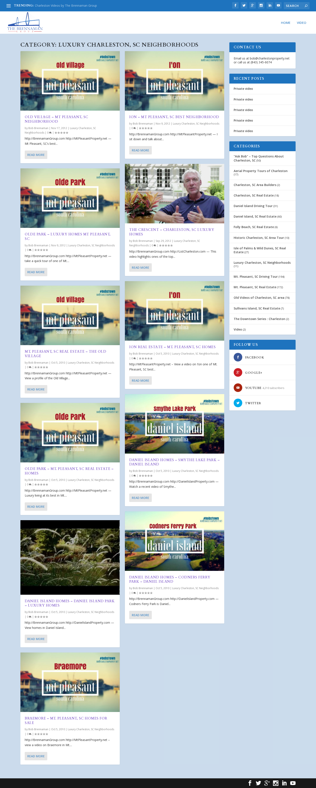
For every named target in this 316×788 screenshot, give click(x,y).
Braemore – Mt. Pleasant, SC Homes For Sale (66, 720)
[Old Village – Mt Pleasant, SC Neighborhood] (70, 81)
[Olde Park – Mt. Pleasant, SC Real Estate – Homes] (70, 432)
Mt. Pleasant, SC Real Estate (255, 287)
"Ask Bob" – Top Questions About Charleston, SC (259, 158)
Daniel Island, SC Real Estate (255, 216)
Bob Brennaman (38, 128)
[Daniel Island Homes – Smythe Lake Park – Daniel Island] (174, 424)
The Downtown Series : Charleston (259, 319)
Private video (243, 89)
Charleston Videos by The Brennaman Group (66, 5)
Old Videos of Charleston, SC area (259, 298)
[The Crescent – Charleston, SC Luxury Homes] (174, 193)
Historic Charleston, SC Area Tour (259, 238)
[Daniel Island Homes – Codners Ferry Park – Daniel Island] (174, 541)
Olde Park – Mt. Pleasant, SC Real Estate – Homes (69, 471)
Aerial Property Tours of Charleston (261, 171)
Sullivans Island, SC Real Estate (257, 308)
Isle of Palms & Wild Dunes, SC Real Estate (260, 250)
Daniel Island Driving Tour (253, 206)
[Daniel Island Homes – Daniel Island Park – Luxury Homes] (70, 557)
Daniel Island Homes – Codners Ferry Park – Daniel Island (169, 579)
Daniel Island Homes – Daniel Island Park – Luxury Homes (70, 603)
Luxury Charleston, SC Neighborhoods (91, 245)
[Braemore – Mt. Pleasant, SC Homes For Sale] (70, 682)
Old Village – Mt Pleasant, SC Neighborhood (56, 119)
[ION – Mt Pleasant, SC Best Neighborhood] (174, 81)
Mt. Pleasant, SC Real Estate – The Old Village (65, 353)
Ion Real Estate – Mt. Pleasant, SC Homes (172, 347)
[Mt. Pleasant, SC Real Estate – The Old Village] (70, 315)
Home (285, 23)
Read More (36, 155)
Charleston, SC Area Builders (255, 185)
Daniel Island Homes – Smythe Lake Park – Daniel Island (174, 462)
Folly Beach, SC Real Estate (254, 227)
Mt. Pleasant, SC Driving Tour (256, 276)
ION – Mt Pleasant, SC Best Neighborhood (174, 117)
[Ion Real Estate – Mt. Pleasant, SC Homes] (174, 311)
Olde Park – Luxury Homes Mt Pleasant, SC (68, 236)
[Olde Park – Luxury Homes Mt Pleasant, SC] (70, 198)
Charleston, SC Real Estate (254, 195)
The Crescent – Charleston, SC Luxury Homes (171, 232)
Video (301, 23)
